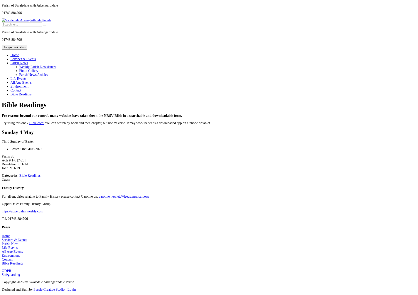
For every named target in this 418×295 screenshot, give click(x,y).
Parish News (10, 244)
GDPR (6, 271)
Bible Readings (21, 94)
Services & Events (23, 59)
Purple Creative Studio (49, 289)
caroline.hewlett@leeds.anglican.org (124, 196)
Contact (15, 90)
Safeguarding (11, 274)
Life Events (18, 78)
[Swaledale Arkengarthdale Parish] (26, 20)
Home (14, 55)
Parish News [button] (19, 63)
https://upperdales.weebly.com (22, 211)
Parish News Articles (33, 74)
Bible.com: (36, 123)
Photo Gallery (28, 71)
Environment (19, 86)
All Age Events (21, 82)
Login (71, 289)
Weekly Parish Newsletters (37, 67)
